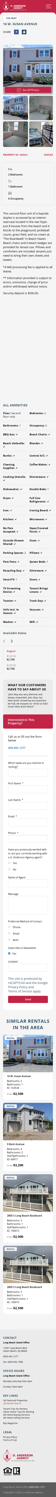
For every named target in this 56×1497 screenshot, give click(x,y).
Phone (13, 833)
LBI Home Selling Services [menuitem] (16, 1417)
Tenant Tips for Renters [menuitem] (15, 1408)
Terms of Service (20, 991)
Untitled (13, 961)
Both (16, 940)
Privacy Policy (18, 987)
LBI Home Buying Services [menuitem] (16, 1414)
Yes (15, 863)
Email (12, 816)
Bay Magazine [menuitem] (10, 1423)
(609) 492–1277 (37, 1486)
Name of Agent (17, 877)
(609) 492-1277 (10, 1356)
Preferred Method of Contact (25, 921)
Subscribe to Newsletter (22, 948)
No (14, 869)
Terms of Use (10, 1440)
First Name (15, 783)
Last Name (15, 800)
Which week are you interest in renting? (26, 765)
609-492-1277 (17, 748)
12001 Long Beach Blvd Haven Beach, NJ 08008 (15, 1349)
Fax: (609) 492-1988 (13, 1361)
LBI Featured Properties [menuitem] (15, 1400)
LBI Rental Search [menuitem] (12, 1403)
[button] (4, 642)
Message (13, 894)
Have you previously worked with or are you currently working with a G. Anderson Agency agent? (27, 853)
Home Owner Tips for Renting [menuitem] (18, 1411)
